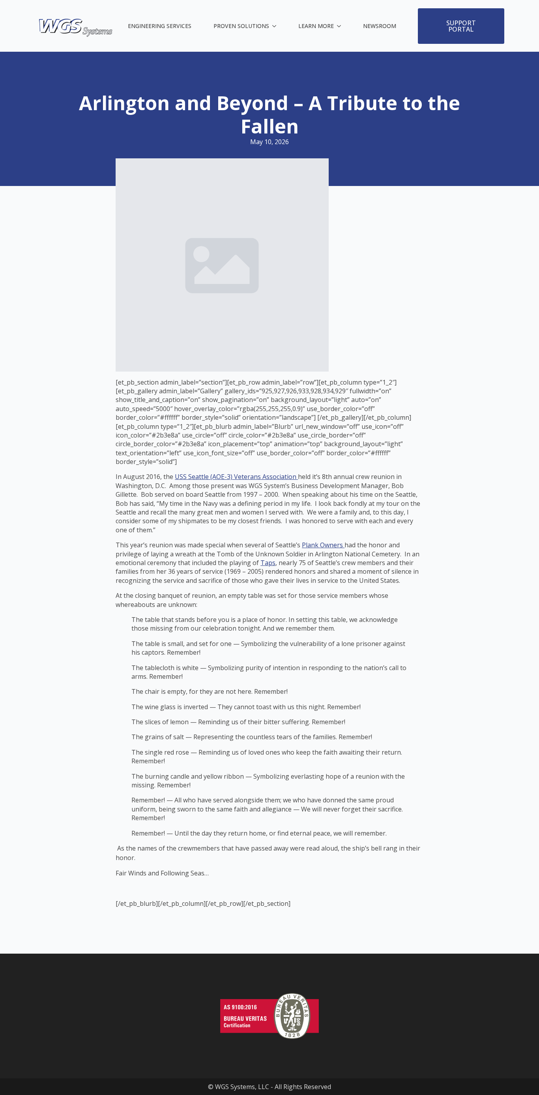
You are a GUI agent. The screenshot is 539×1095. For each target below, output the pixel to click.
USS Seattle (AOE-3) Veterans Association (236, 476)
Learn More (316, 26)
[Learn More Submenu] (340, 26)
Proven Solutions (241, 26)
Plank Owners (323, 545)
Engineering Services (159, 26)
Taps (267, 562)
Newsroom (379, 26)
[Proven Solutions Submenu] (276, 26)
